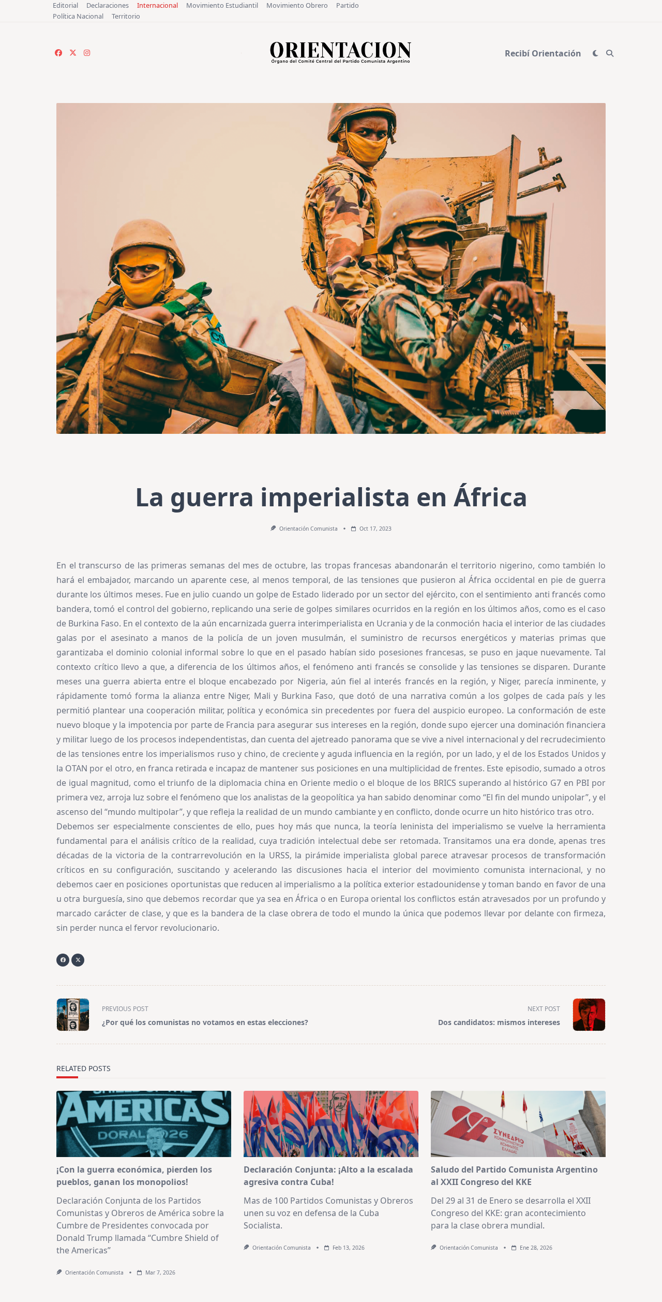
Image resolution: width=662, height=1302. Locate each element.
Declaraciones (107, 5)
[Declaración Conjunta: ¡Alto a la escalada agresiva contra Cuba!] (331, 1124)
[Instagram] (87, 53)
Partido (347, 5)
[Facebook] (58, 53)
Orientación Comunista (308, 528)
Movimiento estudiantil (222, 5)
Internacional (157, 5)
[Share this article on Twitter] (77, 960)
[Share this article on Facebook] (62, 960)
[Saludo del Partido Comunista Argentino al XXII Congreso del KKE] (518, 1124)
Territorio (126, 16)
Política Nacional (78, 16)
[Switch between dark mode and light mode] (596, 53)
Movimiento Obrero (297, 5)
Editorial (65, 5)
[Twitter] (73, 53)
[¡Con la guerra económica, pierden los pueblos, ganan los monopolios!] (143, 1124)
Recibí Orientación (543, 53)
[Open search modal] (609, 53)
